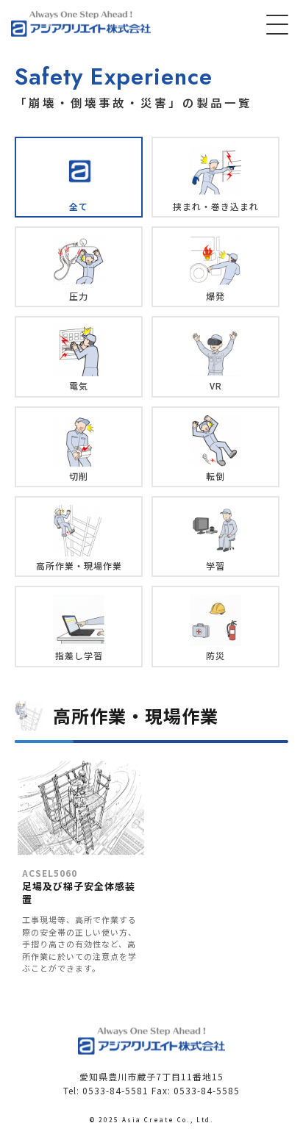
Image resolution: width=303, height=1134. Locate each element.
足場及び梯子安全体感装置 (78, 886)
